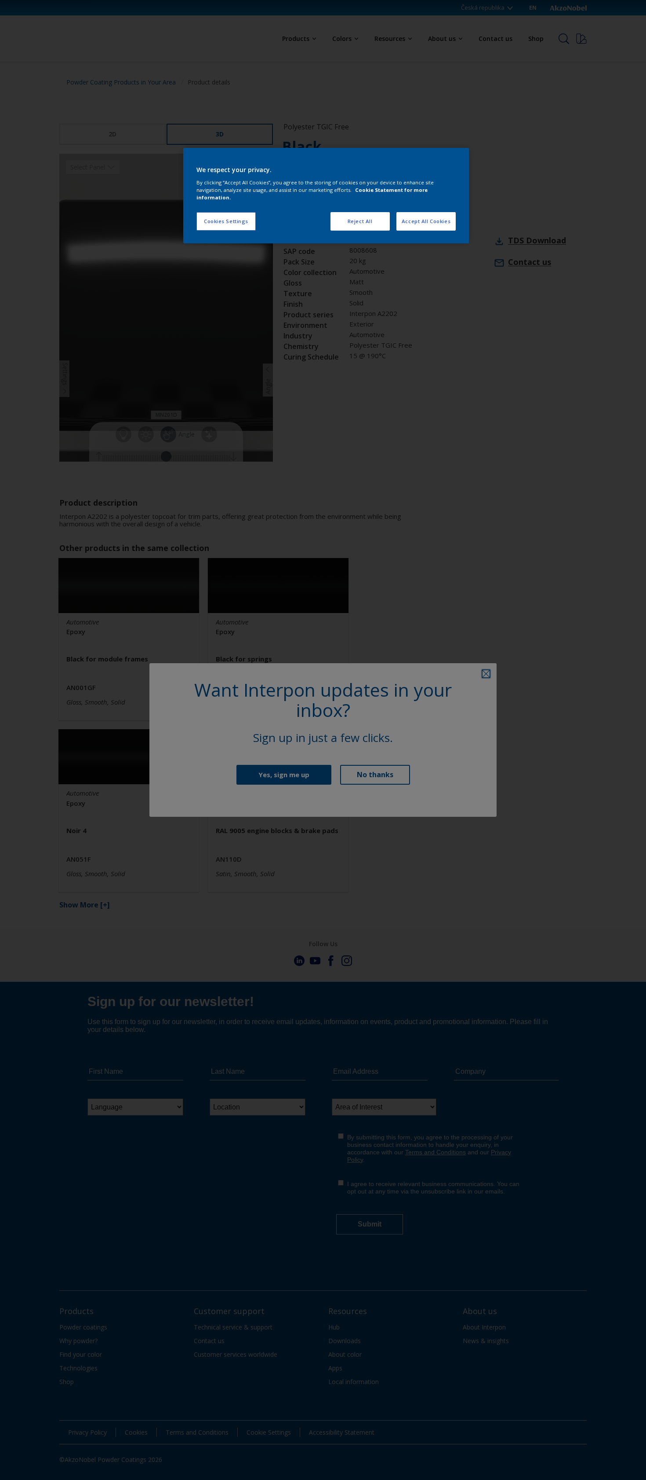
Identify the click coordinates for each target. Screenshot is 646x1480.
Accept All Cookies (426, 221)
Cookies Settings (226, 221)
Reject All (360, 221)
